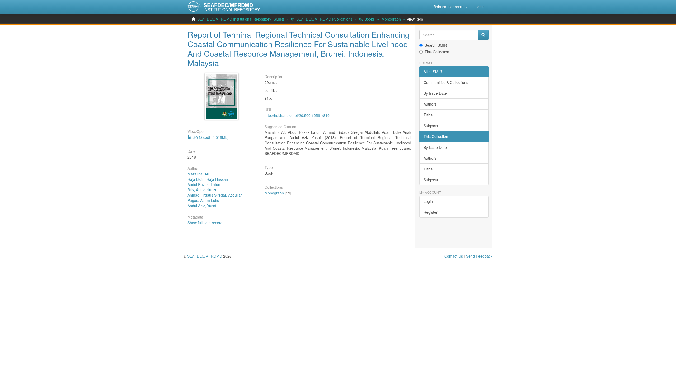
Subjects (431, 125)
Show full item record (205, 222)
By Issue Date (435, 93)
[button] (450, 6)
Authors (430, 104)
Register (431, 212)
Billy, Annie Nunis (201, 189)
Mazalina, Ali (198, 174)
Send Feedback (479, 256)
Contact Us (453, 256)
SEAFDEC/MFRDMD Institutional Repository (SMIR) (240, 19)
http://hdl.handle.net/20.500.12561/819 (297, 115)
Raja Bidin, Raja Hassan (207, 179)
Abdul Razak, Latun (203, 184)
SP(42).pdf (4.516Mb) (210, 137)
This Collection (437, 51)
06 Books (367, 19)
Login (428, 201)
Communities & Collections (446, 82)
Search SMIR (436, 45)
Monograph (391, 19)
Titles (428, 114)
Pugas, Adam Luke (203, 200)
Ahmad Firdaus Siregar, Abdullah (215, 195)
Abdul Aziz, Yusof (201, 205)
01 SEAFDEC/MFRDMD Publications (321, 19)
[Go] (483, 35)
